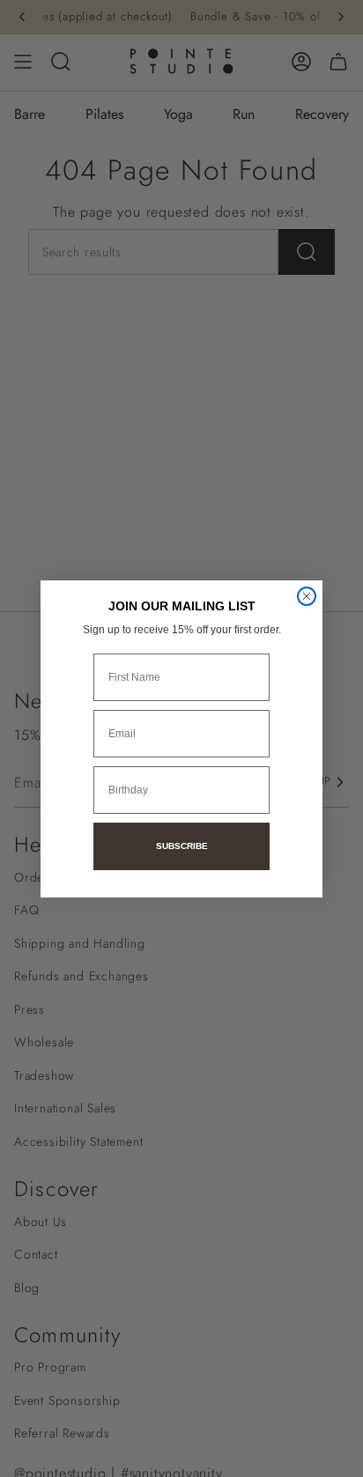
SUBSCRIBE (182, 846)
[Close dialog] (306, 596)
